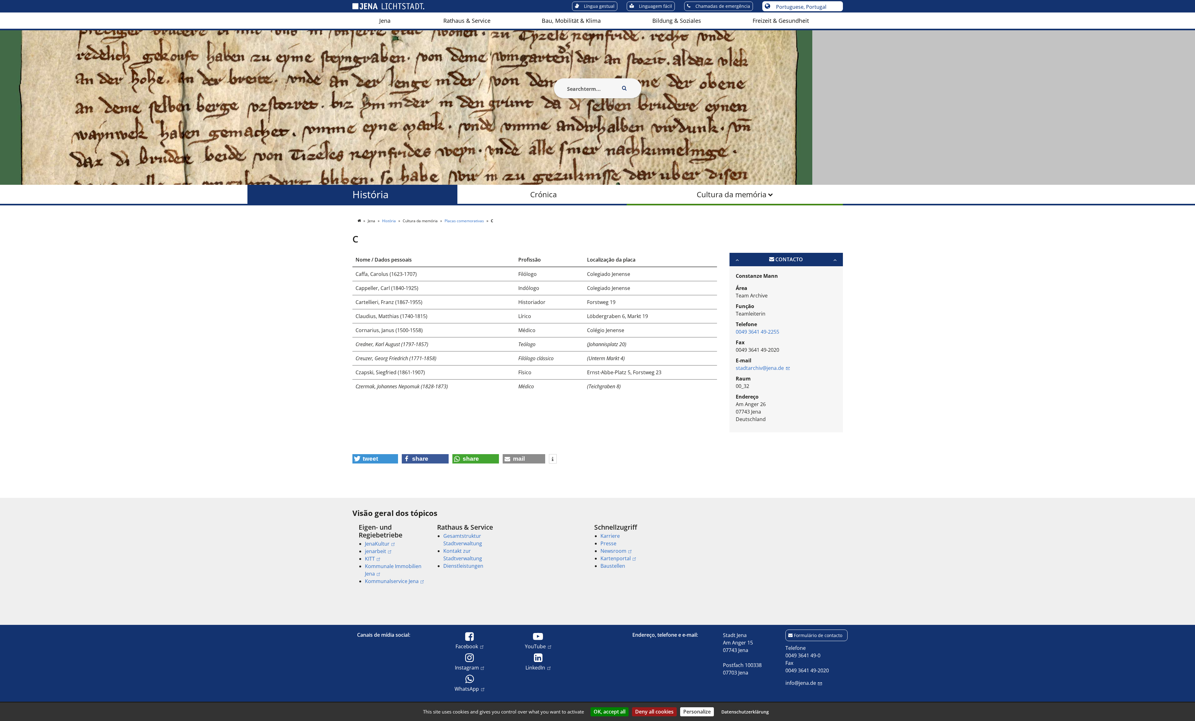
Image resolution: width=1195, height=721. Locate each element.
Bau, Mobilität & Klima (571, 20)
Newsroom (613, 550)
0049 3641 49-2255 (757, 331)
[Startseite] (359, 220)
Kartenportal (615, 558)
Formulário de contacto (818, 635)
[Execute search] (624, 88)
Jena (385, 20)
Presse (608, 543)
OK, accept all (609, 711)
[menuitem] (385, 20)
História (370, 194)
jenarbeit (375, 551)
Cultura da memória (731, 194)
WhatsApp (467, 688)
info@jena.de (800, 682)
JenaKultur (377, 543)
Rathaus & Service (466, 20)
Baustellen (612, 565)
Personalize (697, 711)
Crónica (543, 194)
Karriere (610, 535)
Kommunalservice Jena (392, 581)
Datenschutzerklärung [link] (745, 712)
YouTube (535, 646)
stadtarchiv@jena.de (760, 368)
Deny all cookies (654, 711)
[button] (375, 459)
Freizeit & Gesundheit (781, 20)
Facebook (467, 646)
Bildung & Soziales (676, 20)
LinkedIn (535, 667)
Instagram (467, 667)
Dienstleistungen (463, 565)
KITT (370, 558)
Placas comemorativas (465, 220)
